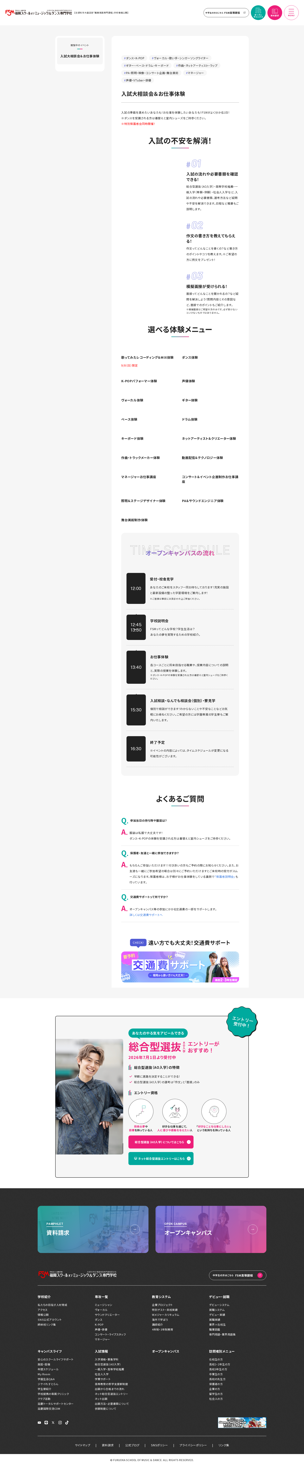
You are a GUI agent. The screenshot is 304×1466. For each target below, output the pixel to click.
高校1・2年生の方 (219, 1364)
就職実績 (214, 1319)
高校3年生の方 (218, 1369)
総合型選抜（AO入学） (108, 1364)
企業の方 (214, 1389)
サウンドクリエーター (107, 1314)
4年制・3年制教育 (162, 1329)
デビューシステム (219, 1304)
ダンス (98, 1319)
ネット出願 (101, 1398)
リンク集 (223, 1445)
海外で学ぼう (160, 1319)
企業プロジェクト (162, 1304)
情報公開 (43, 1314)
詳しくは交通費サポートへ (146, 915)
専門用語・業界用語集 (222, 1334)
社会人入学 (102, 1374)
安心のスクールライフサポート (56, 1359)
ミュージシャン (103, 1304)
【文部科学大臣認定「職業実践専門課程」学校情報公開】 (101, 12)
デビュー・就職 (219, 1296)
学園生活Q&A (46, 1379)
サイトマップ (82, 1445)
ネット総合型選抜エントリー (111, 1393)
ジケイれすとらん (48, 1384)
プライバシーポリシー (193, 1445)
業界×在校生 (217, 1324)
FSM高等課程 (222, 12)
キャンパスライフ (50, 1351)
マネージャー (102, 1339)
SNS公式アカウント (50, 1319)
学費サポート (103, 1379)
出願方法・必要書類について (112, 1403)
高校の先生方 (217, 1379)
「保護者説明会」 (225, 876)
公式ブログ (132, 1445)
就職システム (217, 1309)
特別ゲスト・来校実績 (165, 1309)
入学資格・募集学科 (107, 1359)
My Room (44, 1374)
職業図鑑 (214, 1329)
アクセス (43, 1309)
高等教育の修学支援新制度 (111, 1384)
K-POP (99, 1324)
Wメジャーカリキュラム (165, 1314)
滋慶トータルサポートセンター (56, 1403)
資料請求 (108, 1445)
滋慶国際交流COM (49, 1408)
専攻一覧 (101, 1296)
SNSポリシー (159, 1445)
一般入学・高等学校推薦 (109, 1369)
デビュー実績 (217, 1314)
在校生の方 (216, 1359)
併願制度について (105, 1408)
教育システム (161, 1296)
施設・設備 (44, 1364)
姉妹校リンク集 (47, 1324)
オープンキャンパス (165, 1351)
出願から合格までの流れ (110, 1389)
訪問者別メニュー (222, 1351)
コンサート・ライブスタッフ (110, 1334)
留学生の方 (216, 1393)
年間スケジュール (48, 1369)
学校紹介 (44, 1296)
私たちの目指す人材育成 (52, 1304)
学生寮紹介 (45, 1389)
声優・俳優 (101, 1329)
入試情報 (101, 1351)
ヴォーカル (101, 1309)
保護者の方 (216, 1384)
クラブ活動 (44, 1398)
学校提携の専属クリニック (53, 1393)
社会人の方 (216, 1398)
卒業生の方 (216, 1374)
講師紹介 (157, 1324)
